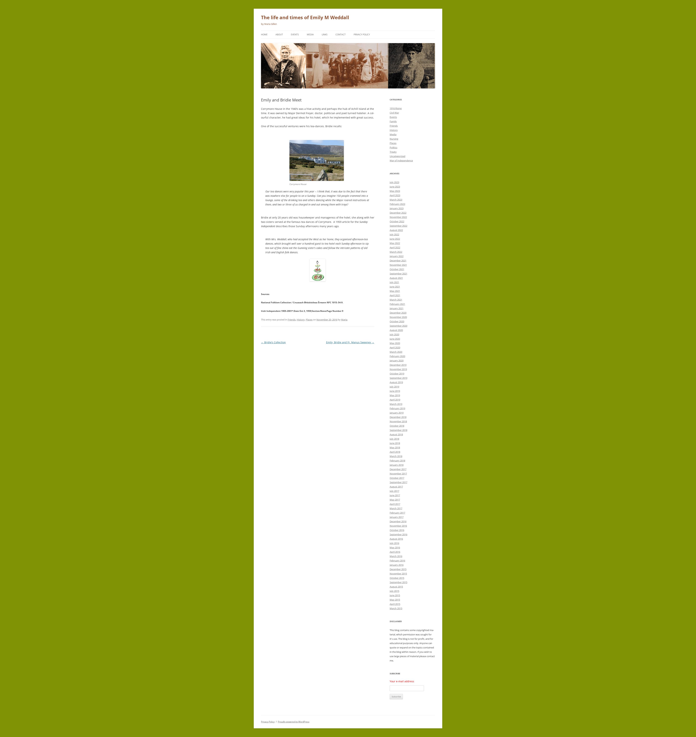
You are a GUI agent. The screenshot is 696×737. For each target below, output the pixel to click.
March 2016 (396, 556)
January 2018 (396, 465)
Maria (344, 319)
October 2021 (397, 269)
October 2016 (397, 530)
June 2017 (395, 495)
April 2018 (395, 451)
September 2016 (398, 534)
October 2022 (397, 221)
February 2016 (397, 560)
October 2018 (397, 425)
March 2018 (396, 456)
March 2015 (396, 608)
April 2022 (395, 247)
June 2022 (395, 238)
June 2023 (395, 186)
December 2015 (398, 569)
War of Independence (401, 160)
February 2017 (397, 512)
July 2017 (394, 491)
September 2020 (398, 325)
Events (295, 34)
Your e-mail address (402, 681)
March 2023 (396, 199)
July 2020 (394, 334)
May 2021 (395, 291)
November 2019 (398, 369)
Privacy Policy (362, 34)
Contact (340, 34)
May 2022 (395, 243)
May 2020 (395, 343)
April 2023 (395, 195)
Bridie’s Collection (273, 342)
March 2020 (396, 351)
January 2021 (396, 308)
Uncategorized (397, 156)
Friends (292, 319)
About (279, 34)
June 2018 (395, 443)
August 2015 (396, 586)
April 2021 (395, 295)
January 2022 (396, 256)
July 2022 (394, 234)
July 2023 (394, 182)
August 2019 (396, 382)
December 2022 (398, 212)
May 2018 (395, 447)
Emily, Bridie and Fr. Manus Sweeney (350, 342)
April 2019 (395, 399)
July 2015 (394, 591)
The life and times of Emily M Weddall (305, 17)
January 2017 (396, 517)
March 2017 (396, 508)
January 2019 (396, 412)
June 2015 (395, 595)
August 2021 (396, 278)
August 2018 (396, 434)
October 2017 (397, 478)
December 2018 (398, 417)
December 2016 (398, 521)
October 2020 (397, 321)
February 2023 (397, 204)
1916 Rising (396, 108)
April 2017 (395, 504)
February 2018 (397, 460)
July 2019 (394, 386)
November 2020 (398, 317)
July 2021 (394, 282)
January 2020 (396, 360)
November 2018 (398, 421)
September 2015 (398, 582)
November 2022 (398, 217)
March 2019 (396, 404)
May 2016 (395, 547)
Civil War (394, 112)
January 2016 (396, 565)
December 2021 (398, 260)
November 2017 (398, 473)
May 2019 (395, 395)
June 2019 (395, 391)
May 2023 (395, 191)
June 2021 (395, 286)
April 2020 (395, 347)
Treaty (393, 151)
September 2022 (398, 225)
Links (325, 34)
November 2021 (398, 265)
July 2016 (394, 543)
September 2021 (398, 273)
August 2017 (396, 486)
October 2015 (397, 578)
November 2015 (398, 573)
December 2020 (398, 312)
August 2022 (396, 230)
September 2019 (398, 378)
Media (310, 34)
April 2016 (395, 551)
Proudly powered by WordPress (293, 721)
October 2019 (397, 373)
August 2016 (396, 538)
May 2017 (395, 499)
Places (309, 319)
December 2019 (398, 365)
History (301, 319)
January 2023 (396, 208)
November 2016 (398, 525)
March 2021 (396, 299)
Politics (393, 147)
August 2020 (396, 330)
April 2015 (395, 604)
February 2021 (397, 304)
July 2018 (394, 438)
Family (393, 121)
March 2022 (396, 251)
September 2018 (398, 430)
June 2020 (395, 338)
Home (264, 34)
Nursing (394, 138)
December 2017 (398, 469)
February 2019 (397, 408)
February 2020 (397, 356)
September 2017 (398, 482)
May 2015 (395, 599)
